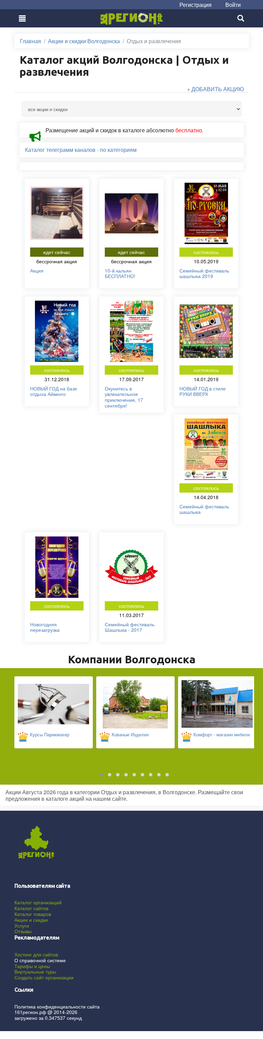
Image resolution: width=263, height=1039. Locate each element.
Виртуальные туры (35, 971)
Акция (36, 270)
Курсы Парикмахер (49, 734)
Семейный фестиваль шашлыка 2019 (204, 273)
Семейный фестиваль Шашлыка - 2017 (129, 627)
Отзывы (23, 931)
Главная (30, 41)
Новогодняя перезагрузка (45, 627)
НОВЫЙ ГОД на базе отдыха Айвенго (53, 391)
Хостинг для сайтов (36, 954)
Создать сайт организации (44, 977)
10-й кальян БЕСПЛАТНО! (120, 273)
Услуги (21, 925)
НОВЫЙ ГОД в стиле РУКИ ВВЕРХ (202, 391)
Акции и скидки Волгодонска (84, 41)
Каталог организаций (38, 902)
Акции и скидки (31, 919)
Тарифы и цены (32, 966)
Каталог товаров (32, 913)
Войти (233, 5)
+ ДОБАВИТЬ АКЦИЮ (215, 89)
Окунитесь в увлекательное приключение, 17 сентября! (124, 397)
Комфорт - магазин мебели (221, 734)
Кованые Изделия (130, 734)
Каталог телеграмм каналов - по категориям (81, 150)
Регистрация (195, 5)
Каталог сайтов (31, 908)
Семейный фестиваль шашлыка (204, 509)
